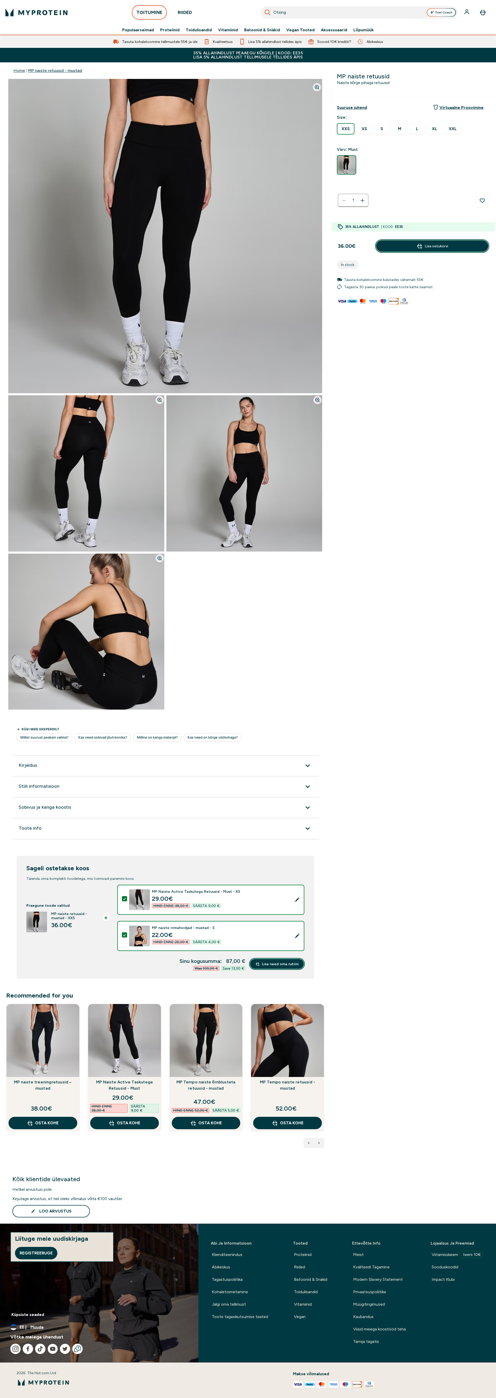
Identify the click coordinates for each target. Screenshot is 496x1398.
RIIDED (185, 12)
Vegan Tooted (300, 30)
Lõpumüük (363, 30)
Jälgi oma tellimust (229, 1304)
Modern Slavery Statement (378, 1279)
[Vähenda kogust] (344, 200)
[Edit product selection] (297, 899)
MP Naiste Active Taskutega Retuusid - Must (124, 1085)
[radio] (345, 129)
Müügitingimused (369, 1304)
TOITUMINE (149, 12)
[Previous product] (309, 1143)
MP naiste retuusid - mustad (55, 70)
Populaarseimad (138, 30)
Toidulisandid (199, 30)
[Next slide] (323, 1079)
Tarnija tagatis (366, 1341)
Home (19, 70)
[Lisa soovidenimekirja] (482, 200)
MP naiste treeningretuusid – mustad (43, 1085)
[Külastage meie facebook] (28, 1349)
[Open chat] (77, 1349)
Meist (358, 1254)
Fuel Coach (444, 12)
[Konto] (467, 12)
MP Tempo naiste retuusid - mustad (287, 1085)
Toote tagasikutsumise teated (240, 1316)
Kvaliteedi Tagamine (371, 1267)
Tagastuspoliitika (227, 1279)
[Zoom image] (317, 87)
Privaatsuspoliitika (369, 1292)
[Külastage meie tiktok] (40, 1349)
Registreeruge (36, 1253)
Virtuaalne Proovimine (461, 107)
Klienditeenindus (227, 1254)
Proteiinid (170, 30)
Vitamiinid (228, 30)
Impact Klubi (443, 1279)
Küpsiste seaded (27, 1314)
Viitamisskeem (456, 1254)
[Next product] (319, 1143)
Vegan (300, 1316)
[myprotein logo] (36, 12)
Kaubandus (363, 1316)
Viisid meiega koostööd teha (379, 1329)
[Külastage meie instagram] (15, 1349)
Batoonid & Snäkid (262, 30)
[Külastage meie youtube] (53, 1349)
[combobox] (359, 12)
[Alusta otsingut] (267, 12)
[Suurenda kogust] (362, 200)
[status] (353, 200)
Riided (299, 1267)
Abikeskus (221, 1267)
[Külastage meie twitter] (65, 1349)
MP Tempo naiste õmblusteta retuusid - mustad (205, 1085)
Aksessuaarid (334, 30)
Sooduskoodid (445, 1267)
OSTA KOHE (47, 1123)
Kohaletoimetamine (230, 1292)
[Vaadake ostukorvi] (483, 12)
